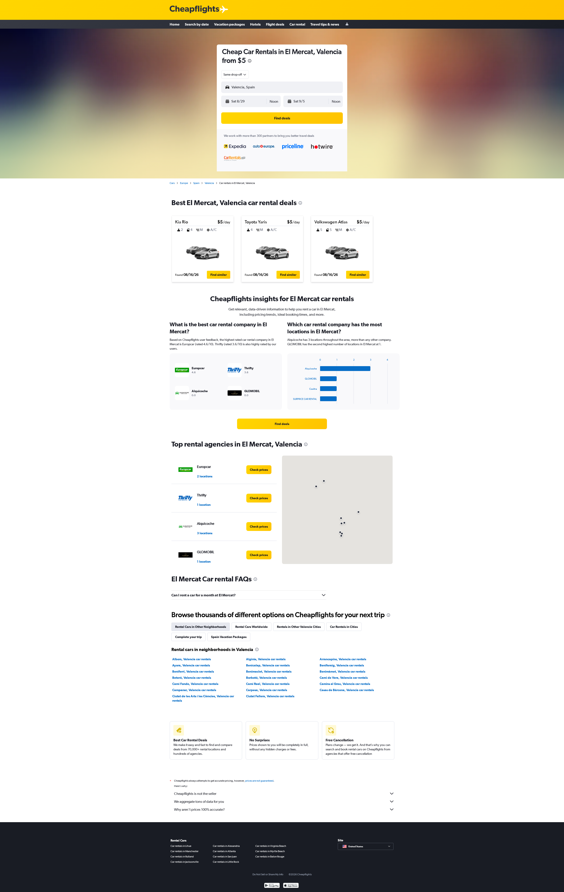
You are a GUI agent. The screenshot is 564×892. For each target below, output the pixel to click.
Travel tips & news (324, 24)
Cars (172, 183)
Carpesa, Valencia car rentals (266, 690)
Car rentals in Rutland (182, 856)
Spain (196, 183)
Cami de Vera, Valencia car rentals (344, 677)
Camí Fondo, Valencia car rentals (195, 684)
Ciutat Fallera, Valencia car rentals (270, 696)
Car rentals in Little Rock (226, 861)
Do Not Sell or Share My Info (267, 874)
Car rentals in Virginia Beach (270, 845)
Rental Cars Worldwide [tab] (251, 627)
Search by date (197, 24)
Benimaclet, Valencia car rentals (268, 671)
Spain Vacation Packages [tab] (229, 637)
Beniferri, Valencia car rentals (193, 671)
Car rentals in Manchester (185, 851)
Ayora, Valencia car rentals (191, 665)
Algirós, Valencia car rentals (266, 659)
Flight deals (275, 24)
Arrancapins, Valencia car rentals (343, 659)
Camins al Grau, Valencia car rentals (345, 684)
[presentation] (250, 61)
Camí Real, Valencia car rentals (267, 684)
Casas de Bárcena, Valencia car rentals (347, 690)
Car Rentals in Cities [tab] (344, 627)
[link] (282, 424)
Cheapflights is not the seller (195, 794)
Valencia (209, 183)
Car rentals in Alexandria (226, 845)
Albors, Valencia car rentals (191, 659)
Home (175, 24)
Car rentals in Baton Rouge (269, 856)
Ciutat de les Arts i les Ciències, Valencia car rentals (203, 698)
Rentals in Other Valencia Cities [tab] (299, 627)
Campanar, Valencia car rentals (194, 690)
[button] (245, 101)
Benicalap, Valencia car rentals (268, 665)
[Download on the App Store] (291, 886)
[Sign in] (347, 24)
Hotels (255, 24)
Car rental (297, 24)
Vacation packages (229, 24)
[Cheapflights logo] (194, 9)
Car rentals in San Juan (225, 856)
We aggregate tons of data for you (199, 801)
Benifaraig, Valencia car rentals (342, 665)
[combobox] (235, 74)
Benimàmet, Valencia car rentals (342, 671)
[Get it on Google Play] (272, 886)
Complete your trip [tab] (188, 637)
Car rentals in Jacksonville (185, 861)
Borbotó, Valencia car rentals (266, 677)
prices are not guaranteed (259, 780)
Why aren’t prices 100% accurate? (199, 809)
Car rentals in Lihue (181, 845)
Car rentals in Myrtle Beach (270, 851)
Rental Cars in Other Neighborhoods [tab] (200, 627)
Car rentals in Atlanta (224, 851)
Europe (184, 183)
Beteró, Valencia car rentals (191, 677)
